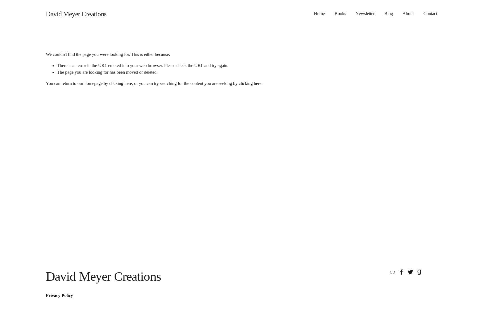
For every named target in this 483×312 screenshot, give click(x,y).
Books (340, 13)
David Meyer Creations (76, 14)
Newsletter (365, 13)
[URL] (392, 272)
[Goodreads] (419, 272)
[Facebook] (401, 272)
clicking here (120, 83)
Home (319, 13)
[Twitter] (410, 272)
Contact (430, 13)
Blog (388, 13)
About (408, 13)
